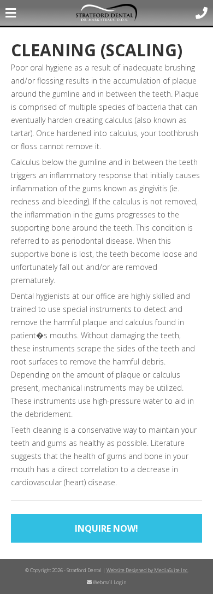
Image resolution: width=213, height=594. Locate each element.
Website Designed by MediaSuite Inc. (147, 570)
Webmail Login (109, 582)
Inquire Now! (106, 528)
